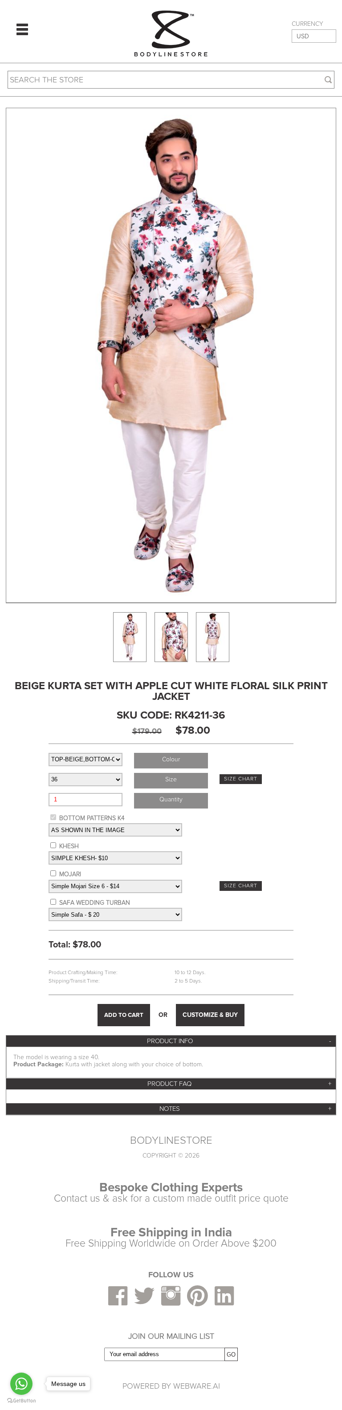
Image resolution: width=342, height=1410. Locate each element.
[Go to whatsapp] (21, 1384)
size (171, 779)
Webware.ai (196, 1386)
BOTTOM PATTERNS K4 (92, 818)
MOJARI (70, 874)
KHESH (69, 846)
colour (171, 759)
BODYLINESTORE (171, 1140)
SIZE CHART (240, 779)
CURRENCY (307, 24)
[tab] (171, 1041)
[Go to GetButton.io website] (21, 1401)
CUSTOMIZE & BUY (210, 1015)
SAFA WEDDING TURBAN (94, 902)
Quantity (171, 799)
